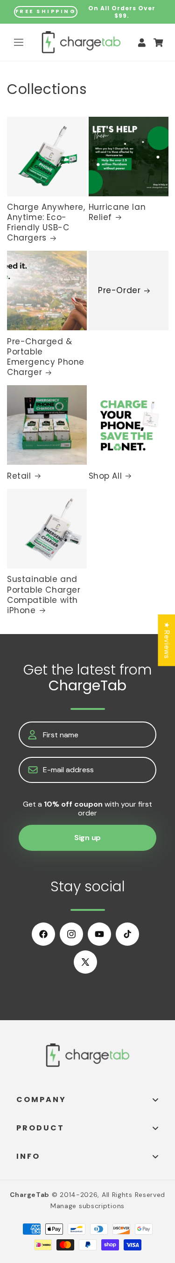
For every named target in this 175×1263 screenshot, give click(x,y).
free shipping (46, 11)
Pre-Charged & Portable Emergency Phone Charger (45, 356)
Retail (19, 476)
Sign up (87, 837)
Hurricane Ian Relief (117, 212)
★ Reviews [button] (166, 639)
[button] (18, 42)
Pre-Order (119, 291)
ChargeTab (29, 1194)
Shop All (105, 476)
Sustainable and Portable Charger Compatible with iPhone (44, 594)
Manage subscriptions (87, 1206)
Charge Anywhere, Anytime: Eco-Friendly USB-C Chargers (46, 222)
